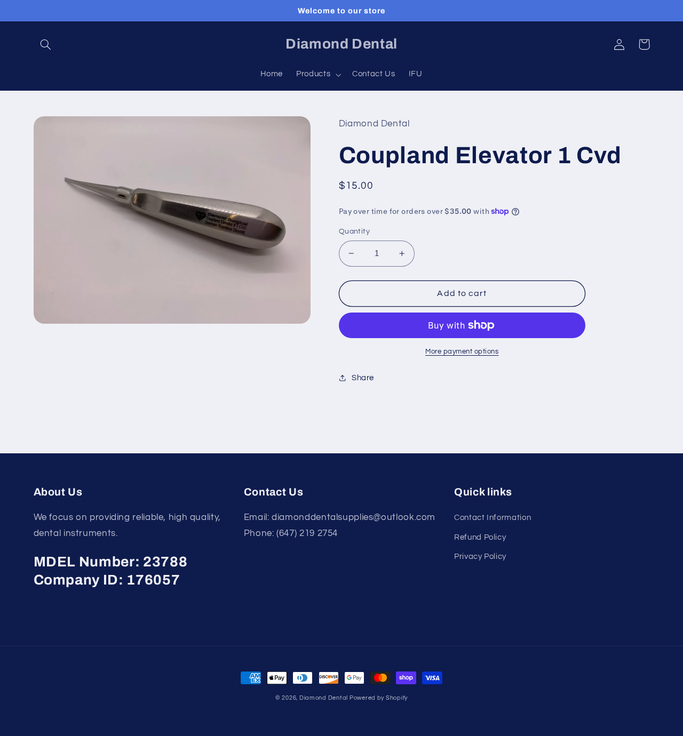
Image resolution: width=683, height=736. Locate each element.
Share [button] (363, 378)
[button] (46, 44)
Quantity (354, 231)
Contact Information (492, 518)
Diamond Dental (324, 698)
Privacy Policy (480, 557)
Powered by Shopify (379, 698)
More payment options (462, 351)
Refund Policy (480, 537)
